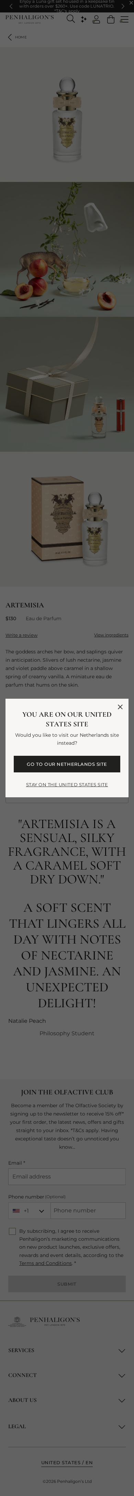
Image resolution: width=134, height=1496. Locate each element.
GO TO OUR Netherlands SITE (67, 764)
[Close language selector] (120, 707)
